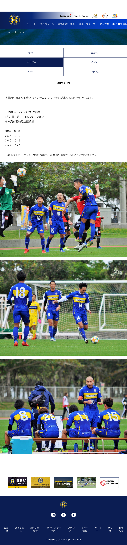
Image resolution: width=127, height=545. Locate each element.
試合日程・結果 (66, 24)
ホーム (10, 32)
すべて (31, 53)
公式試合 (31, 62)
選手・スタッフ (87, 24)
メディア (31, 71)
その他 (95, 71)
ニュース (31, 24)
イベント (95, 62)
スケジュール (47, 24)
